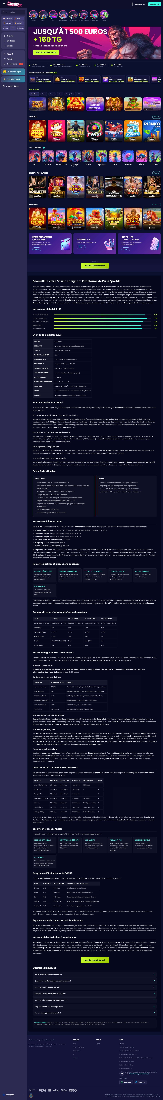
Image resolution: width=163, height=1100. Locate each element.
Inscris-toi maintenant (46, 52)
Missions (76, 1058)
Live (60, 94)
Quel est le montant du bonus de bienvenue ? (53, 981)
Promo (5, 28)
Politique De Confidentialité (128, 1054)
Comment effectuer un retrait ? (47, 987)
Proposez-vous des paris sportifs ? (49, 1006)
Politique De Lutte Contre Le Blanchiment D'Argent (135, 1058)
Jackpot (69, 94)
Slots (52, 94)
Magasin (20, 28)
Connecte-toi (140, 4)
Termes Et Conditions (126, 1047)
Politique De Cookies (126, 1065)
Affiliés (121, 1044)
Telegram (141, 1082)
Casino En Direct (78, 1047)
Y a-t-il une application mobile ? (48, 1013)
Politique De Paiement (126, 1061)
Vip (74, 1054)
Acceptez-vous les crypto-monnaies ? (50, 994)
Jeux (74, 1044)
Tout (44, 94)
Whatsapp (127, 1082)
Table (79, 94)
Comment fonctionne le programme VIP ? (51, 1000)
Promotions (77, 1051)
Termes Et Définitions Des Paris (129, 1051)
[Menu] (4, 4)
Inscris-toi (154, 4)
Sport (98, 1044)
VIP (13, 28)
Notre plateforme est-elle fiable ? (48, 974)
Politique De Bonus (125, 1068)
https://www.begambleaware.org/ (139, 1074)
